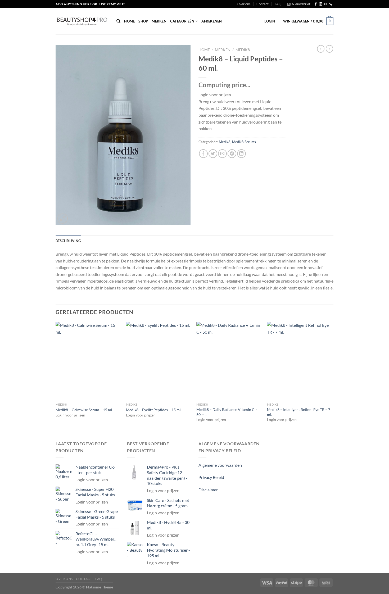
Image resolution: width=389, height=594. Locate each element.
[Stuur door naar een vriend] (222, 153)
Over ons (244, 4)
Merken (159, 21)
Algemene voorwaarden (220, 465)
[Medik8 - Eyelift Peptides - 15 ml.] (158, 361)
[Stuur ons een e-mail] (325, 4)
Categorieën (182, 21)
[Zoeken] (118, 21)
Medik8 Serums (244, 142)
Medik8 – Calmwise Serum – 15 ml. (84, 409)
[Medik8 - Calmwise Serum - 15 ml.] (88, 361)
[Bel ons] (330, 4)
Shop (143, 21)
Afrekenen (211, 21)
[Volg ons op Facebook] (315, 4)
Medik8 (243, 50)
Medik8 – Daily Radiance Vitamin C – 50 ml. (226, 412)
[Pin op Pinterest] (232, 153)
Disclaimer (208, 489)
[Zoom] (62, 219)
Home (129, 21)
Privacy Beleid (211, 477)
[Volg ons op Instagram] (320, 4)
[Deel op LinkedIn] (241, 153)
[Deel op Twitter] (213, 153)
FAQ (278, 4)
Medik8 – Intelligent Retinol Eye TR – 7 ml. (298, 412)
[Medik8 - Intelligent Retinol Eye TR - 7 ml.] (299, 361)
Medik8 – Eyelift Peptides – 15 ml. (154, 409)
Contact (262, 4)
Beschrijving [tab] (68, 241)
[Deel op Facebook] (203, 153)
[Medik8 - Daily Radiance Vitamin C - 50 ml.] (229, 361)
